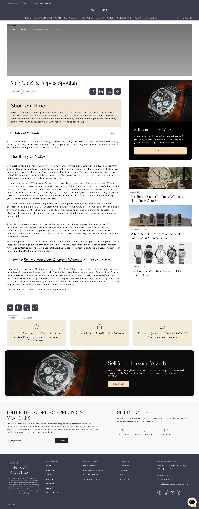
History (16, 91)
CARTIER (50, 470)
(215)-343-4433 (14, 3)
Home (13, 29)
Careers (123, 475)
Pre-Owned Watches (93, 470)
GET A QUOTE (160, 151)
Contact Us (151, 18)
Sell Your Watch (105, 18)
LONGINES (51, 484)
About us (124, 466)
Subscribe (61, 441)
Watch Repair (123, 18)
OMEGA (49, 479)
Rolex (28, 18)
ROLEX (49, 466)
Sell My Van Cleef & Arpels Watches (53, 260)
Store (26, 3)
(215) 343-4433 (167, 479)
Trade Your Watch (91, 479)
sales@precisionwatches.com (175, 484)
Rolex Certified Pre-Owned (47, 18)
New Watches (71, 18)
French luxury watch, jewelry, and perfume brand (56, 166)
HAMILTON (51, 488)
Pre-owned (87, 18)
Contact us (125, 479)
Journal (138, 18)
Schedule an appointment (42, 3)
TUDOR (49, 475)
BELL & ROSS (52, 493)
